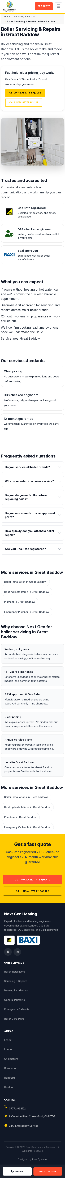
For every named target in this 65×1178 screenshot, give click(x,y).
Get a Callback (47, 1171)
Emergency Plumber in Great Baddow (26, 611)
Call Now (18, 1171)
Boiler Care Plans (14, 1018)
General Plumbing (14, 999)
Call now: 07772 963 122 (23, 102)
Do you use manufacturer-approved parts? (30, 515)
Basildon (9, 1087)
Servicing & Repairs (24, 16)
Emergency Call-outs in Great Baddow (27, 827)
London (8, 1049)
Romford (9, 1077)
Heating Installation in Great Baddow (26, 591)
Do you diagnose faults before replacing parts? (26, 497)
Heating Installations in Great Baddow (27, 807)
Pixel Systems (39, 1159)
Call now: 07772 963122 (32, 891)
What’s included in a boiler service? (29, 481)
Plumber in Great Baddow (19, 601)
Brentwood (10, 1068)
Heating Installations (16, 990)
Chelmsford (11, 1058)
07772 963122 (17, 1108)
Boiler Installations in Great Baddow (26, 797)
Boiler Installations (14, 971)
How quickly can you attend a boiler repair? (29, 533)
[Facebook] (8, 952)
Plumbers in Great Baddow (20, 817)
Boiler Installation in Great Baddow (25, 581)
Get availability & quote (25, 92)
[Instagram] (17, 952)
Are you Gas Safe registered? (25, 549)
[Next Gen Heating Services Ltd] (18, 6)
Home (7, 16)
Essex (7, 1040)
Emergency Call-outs (16, 1009)
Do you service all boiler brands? (27, 467)
